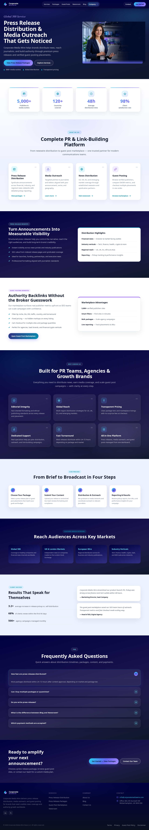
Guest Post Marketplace (58, 805)
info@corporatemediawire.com (132, 797)
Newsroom (76, 4)
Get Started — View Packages (104, 761)
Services (47, 4)
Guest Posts (66, 4)
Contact (128, 4)
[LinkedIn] (5, 813)
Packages (55, 4)
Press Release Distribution (59, 797)
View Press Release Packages (18, 63)
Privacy (117, 825)
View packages (16, 196)
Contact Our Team (130, 761)
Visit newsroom (84, 196)
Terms (109, 825)
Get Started (140, 4)
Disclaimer (141, 825)
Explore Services (43, 63)
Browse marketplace (120, 196)
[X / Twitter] (11, 813)
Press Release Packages (58, 801)
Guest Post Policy (128, 825)
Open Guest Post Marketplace (23, 336)
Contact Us (87, 805)
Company (92, 4)
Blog (84, 4)
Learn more (49, 196)
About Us (86, 797)
